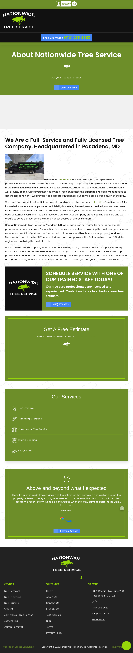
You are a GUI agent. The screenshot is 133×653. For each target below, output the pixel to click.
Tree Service (64, 179)
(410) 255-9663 (87, 336)
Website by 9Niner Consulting (18, 647)
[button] (66, 43)
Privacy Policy (118, 647)
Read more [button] (66, 505)
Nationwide (98, 202)
